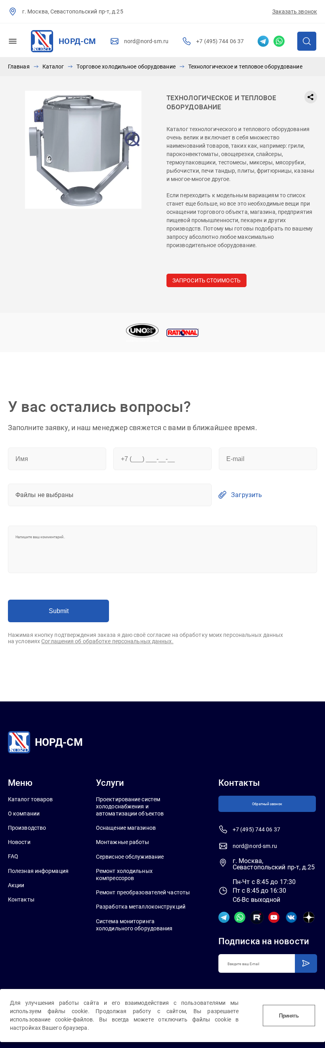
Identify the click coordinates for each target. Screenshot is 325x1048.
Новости (19, 842)
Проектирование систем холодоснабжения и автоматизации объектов (130, 806)
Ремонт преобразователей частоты (143, 892)
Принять (289, 1016)
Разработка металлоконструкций (140, 906)
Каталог (53, 66)
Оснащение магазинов (126, 828)
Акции (16, 885)
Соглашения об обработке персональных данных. (107, 641)
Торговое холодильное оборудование (125, 66)
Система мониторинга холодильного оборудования (134, 925)
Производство (27, 828)
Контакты (21, 899)
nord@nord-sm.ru (146, 41)
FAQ (13, 856)
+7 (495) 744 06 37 (220, 41)
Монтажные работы (122, 842)
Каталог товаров (30, 799)
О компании (24, 813)
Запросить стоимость (206, 280)
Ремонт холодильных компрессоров (124, 874)
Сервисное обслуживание (130, 857)
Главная (19, 66)
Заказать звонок (294, 11)
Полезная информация (38, 871)
